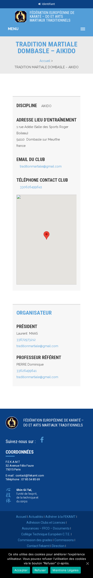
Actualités (36, 516)
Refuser (40, 570)
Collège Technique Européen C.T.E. (45, 534)
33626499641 (26, 371)
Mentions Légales (66, 570)
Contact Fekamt (38, 546)
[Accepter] (87, 563)
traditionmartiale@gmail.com (41, 166)
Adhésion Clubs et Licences (45, 522)
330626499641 (31, 187)
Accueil (45, 61)
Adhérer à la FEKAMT (60, 516)
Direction (58, 546)
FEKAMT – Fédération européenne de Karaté (20, 16)
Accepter (21, 570)
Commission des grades (35, 540)
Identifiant (48, 4)
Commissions (64, 540)
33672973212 (26, 340)
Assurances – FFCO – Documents (46, 528)
